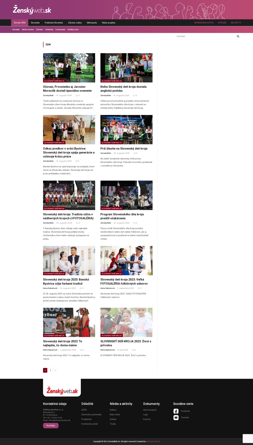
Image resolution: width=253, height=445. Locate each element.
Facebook (185, 411)
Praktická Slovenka (54, 22)
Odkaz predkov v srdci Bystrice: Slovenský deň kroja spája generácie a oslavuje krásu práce (69, 152)
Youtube (185, 417)
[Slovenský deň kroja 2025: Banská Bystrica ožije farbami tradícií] (69, 260)
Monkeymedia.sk (153, 441)
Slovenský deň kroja (54, 81)
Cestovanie (60, 29)
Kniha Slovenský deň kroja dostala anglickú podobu (123, 88)
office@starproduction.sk (59, 420)
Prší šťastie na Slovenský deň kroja (123, 148)
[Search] (238, 36)
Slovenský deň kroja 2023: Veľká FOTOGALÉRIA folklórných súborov (124, 281)
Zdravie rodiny (75, 22)
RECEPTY (236, 22)
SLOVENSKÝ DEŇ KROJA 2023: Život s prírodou (125, 343)
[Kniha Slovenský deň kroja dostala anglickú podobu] (126, 67)
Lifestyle (16, 29)
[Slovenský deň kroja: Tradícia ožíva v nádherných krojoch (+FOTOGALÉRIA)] (69, 195)
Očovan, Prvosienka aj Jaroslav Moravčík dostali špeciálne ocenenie (67, 88)
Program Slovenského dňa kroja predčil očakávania (122, 216)
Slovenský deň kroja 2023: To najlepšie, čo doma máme (62, 343)
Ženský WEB (20, 22)
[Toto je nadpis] (176, 411)
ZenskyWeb (48, 95)
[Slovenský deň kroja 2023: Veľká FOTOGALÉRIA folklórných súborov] (126, 260)
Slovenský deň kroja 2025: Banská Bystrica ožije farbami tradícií (66, 281)
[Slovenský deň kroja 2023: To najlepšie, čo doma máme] (69, 322)
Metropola (92, 22)
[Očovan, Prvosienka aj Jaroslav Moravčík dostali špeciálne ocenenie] (69, 67)
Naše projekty (108, 22)
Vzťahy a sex (73, 29)
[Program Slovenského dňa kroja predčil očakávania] (126, 195)
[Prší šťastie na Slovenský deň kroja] (126, 129)
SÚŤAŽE (222, 22)
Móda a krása (28, 29)
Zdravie (39, 29)
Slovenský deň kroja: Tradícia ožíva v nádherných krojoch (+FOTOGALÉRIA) (68, 216)
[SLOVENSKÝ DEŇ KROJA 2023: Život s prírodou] (126, 322)
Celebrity (49, 29)
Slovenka (35, 22)
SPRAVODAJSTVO (204, 22)
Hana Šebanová (50, 288)
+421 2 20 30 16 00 (54, 418)
